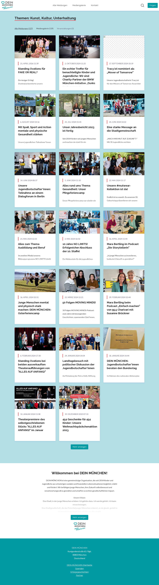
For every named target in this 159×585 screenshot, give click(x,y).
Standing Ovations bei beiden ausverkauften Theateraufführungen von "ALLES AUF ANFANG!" (34, 366)
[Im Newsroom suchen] (142, 5)
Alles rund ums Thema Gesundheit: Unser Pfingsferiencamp (76, 189)
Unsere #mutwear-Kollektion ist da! (119, 187)
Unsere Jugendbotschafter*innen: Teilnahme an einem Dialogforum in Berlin (34, 191)
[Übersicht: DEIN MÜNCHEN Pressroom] (7, 5)
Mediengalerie (79, 5)
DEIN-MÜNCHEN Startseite (79, 565)
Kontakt (94, 5)
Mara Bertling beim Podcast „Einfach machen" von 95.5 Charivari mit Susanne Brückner (123, 308)
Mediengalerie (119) (44, 28)
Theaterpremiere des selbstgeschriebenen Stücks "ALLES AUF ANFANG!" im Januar (31, 425)
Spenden (79, 568)
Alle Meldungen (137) (24, 28)
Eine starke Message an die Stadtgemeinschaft (121, 129)
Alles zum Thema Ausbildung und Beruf (31, 245)
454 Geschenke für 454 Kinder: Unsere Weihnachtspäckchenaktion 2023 (80, 425)
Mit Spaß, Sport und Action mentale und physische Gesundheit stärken (34, 131)
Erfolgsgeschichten (80, 572)
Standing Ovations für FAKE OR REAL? (31, 70)
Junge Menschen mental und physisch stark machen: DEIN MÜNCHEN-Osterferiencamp (34, 308)
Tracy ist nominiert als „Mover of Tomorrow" (120, 70)
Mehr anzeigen (79, 447)
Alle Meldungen (60, 5)
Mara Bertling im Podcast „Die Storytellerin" (123, 245)
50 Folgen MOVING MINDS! (79, 302)
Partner (79, 575)
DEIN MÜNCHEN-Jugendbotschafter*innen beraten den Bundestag (123, 364)
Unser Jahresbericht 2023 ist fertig (78, 129)
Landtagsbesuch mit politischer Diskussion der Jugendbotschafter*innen (78, 364)
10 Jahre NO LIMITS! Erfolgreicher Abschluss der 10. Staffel (77, 247)
